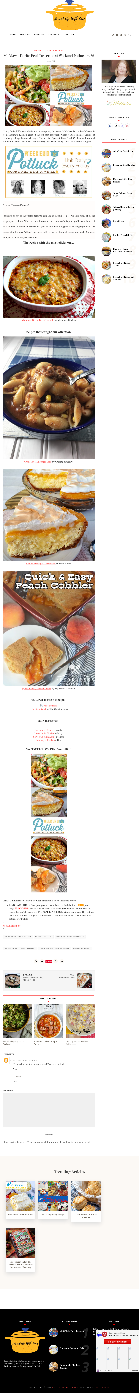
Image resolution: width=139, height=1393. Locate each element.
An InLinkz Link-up (12, 925)
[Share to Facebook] (36, 961)
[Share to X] (42, 961)
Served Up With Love (43, 736)
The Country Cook (43, 729)
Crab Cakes (118, 221)
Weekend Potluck (82, 948)
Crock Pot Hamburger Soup (48, 50)
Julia (15, 1060)
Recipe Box (39, 35)
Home (13, 35)
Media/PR (69, 35)
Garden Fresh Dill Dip (123, 235)
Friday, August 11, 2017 (27, 1060)
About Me (25, 35)
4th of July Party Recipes (124, 151)
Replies (18, 1076)
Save (50, 961)
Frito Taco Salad (38, 708)
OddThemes (103, 1387)
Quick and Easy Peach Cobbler (54, 948)
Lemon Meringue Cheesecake (41, 563)
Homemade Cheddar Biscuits (86, 1216)
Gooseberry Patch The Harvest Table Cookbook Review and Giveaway (20, 1264)
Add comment (8, 1090)
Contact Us (54, 35)
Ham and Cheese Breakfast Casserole (122, 250)
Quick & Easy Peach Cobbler (36, 688)
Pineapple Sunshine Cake (124, 165)
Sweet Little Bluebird (44, 733)
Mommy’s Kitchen (45, 740)
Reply (15, 1069)
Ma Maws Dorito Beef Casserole (38, 320)
